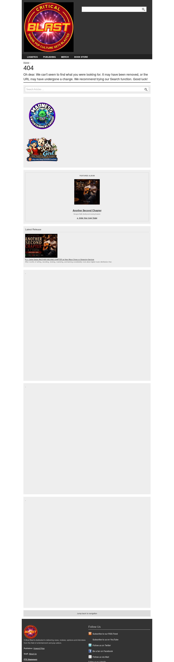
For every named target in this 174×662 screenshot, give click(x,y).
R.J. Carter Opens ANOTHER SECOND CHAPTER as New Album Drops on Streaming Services (59, 259)
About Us (33, 653)
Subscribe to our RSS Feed (105, 633)
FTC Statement (30, 659)
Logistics (32, 56)
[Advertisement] (38, 325)
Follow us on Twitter (102, 645)
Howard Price (39, 648)
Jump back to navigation (87, 613)
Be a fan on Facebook (103, 651)
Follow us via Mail (101, 656)
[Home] (49, 26)
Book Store (81, 56)
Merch (65, 56)
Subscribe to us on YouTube (105, 639)
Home (26, 62)
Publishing (49, 56)
